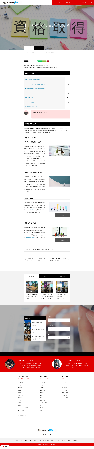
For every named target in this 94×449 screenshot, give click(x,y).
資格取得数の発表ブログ (31, 237)
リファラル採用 (65, 392)
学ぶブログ (29, 47)
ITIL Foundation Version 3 (31, 93)
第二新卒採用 (64, 387)
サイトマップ (76, 440)
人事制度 (63, 215)
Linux (54, 249)
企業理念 (20, 385)
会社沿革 (20, 390)
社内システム (42, 390)
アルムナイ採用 (65, 395)
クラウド (51, 249)
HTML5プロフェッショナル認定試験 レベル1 (35, 84)
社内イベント (42, 395)
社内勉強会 (42, 392)
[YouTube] (49, 434)
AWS (35, 249)
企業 (22, 440)
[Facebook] (47, 434)
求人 (52, 440)
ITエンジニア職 (21, 417)
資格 (48, 249)
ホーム (16, 440)
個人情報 (63, 440)
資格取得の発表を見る (63, 240)
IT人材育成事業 (21, 410)
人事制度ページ (32, 209)
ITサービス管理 (45, 249)
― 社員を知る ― (66, 397)
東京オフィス (20, 395)
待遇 (35, 440)
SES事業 (19, 402)
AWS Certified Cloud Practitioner (32, 79)
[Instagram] (43, 434)
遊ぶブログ (42, 410)
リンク (69, 440)
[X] (45, 434)
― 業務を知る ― (22, 415)
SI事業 (19, 405)
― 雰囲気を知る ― (44, 402)
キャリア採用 (64, 390)
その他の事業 (20, 412)
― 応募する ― (65, 382)
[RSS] (50, 434)
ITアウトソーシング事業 (23, 407)
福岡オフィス (20, 397)
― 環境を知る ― (44, 382)
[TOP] (47, 354)
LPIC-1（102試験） (29, 102)
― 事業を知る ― (22, 400)
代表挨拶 (20, 387)
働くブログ (42, 405)
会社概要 (20, 392)
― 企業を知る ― (22, 382)
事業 (26, 440)
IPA (41, 249)
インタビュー (46, 440)
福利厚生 (41, 397)
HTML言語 (38, 249)
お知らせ (57, 440)
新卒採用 (63, 385)
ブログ (39, 440)
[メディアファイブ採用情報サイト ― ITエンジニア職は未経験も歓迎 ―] (12, 2)
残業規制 (41, 385)
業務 (30, 440)
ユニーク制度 (42, 400)
